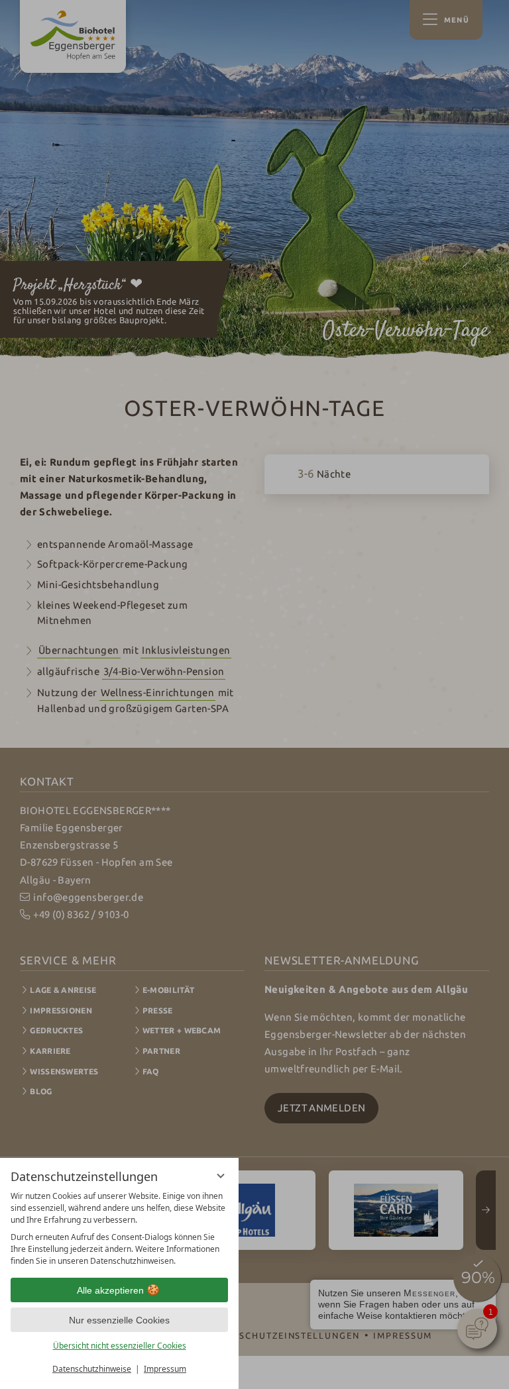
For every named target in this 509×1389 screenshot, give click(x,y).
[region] (119, 1228)
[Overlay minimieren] (221, 1176)
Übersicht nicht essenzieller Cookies (119, 1345)
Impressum (165, 1368)
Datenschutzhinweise (91, 1368)
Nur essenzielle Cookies (119, 1320)
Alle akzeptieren (110, 1290)
